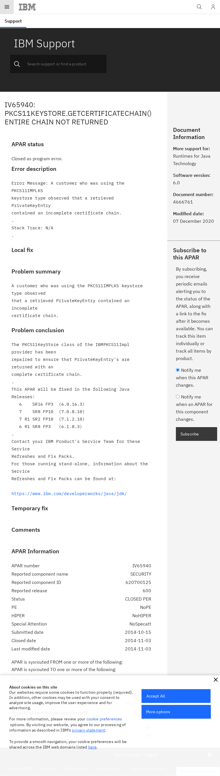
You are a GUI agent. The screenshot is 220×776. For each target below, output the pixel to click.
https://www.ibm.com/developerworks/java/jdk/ (69, 493)
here (92, 747)
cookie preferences (104, 719)
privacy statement (88, 730)
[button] (216, 680)
